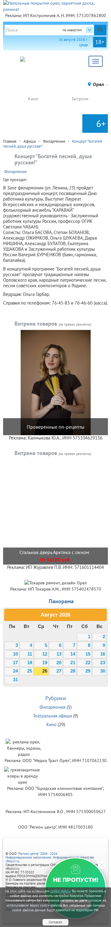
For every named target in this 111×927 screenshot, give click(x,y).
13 (58, 654)
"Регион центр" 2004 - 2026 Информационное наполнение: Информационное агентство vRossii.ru (50, 857)
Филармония (54, 141)
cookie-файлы (60, 891)
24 (15, 671)
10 (15, 654)
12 (44, 654)
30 (102, 671)
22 (87, 662)
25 (29, 671)
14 (72, 654)
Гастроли (80, 99)
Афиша (29, 141)
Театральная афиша (52, 716)
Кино (33, 99)
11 (29, 654)
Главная (9, 141)
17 (15, 662)
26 (44, 671)
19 (44, 662)
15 (87, 654)
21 (72, 662)
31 (15, 679)
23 (102, 662)
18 (29, 662)
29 (87, 671)
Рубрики (55, 698)
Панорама (61, 601)
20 (58, 662)
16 (102, 654)
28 (72, 671)
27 (58, 671)
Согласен (55, 922)
